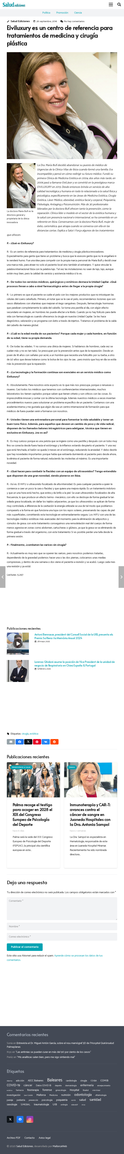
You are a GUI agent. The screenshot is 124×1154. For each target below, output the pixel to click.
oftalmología (100, 1095)
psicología (47, 1100)
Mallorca (41, 1095)
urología (64, 1104)
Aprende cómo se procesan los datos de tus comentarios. (55, 957)
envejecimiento (103, 1085)
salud (82, 1099)
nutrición (66, 1095)
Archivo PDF (13, 1138)
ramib (73, 1100)
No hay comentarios (74, 21)
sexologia (12, 1104)
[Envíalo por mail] (11, 741)
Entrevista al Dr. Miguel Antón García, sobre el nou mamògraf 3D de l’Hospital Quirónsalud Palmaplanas (60, 1045)
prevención (33, 1100)
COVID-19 (13, 1085)
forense (47, 1090)
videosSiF (74, 1104)
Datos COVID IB (43, 1085)
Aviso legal (45, 1138)
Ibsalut (86, 1090)
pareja (10, 1100)
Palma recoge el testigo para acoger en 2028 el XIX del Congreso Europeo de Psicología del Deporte (32, 814)
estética (34, 734)
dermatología (71, 1085)
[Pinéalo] (37, 741)
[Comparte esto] (20, 741)
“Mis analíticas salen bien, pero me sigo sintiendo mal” (46, 1057)
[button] (110, 4)
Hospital (74, 1090)
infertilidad (96, 1090)
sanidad (95, 1100)
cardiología (71, 1081)
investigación (13, 1095)
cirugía (25, 734)
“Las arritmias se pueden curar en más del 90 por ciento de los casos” (53, 1052)
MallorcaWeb (60, 1146)
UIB (55, 1104)
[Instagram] (29, 1119)
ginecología (60, 1090)
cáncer (28, 1085)
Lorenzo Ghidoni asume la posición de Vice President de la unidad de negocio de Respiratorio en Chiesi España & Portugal (74, 663)
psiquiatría (61, 1100)
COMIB (104, 1080)
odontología (83, 1095)
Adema (9, 1081)
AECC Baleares (35, 1081)
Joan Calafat (28, 1095)
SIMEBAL (25, 1105)
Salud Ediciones (20, 21)
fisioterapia (33, 1090)
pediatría (21, 1100)
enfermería (87, 1085)
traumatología (41, 1104)
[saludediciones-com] (14, 4)
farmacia (20, 1090)
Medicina (53, 1095)
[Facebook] (20, 1119)
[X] (10, 1119)
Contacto (29, 1138)
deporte (58, 1085)
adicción (20, 1081)
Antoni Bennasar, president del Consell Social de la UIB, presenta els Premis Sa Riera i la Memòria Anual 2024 (73, 636)
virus (83, 1104)
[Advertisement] (62, 601)
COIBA (94, 1081)
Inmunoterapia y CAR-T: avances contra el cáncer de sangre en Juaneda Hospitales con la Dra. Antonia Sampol (90, 814)
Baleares (54, 1080)
